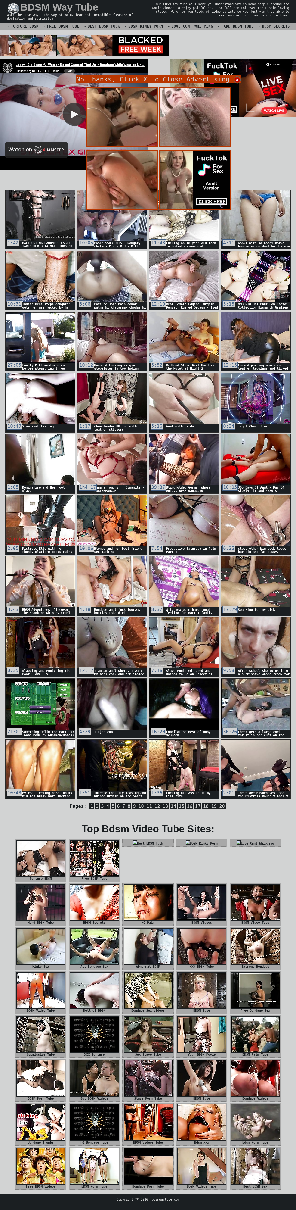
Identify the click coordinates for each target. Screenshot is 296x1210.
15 (181, 806)
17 (197, 806)
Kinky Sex (40, 966)
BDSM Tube (201, 1010)
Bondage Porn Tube (148, 1186)
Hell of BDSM (94, 1010)
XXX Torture (94, 1054)
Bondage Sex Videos (148, 1010)
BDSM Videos (201, 922)
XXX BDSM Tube (202, 966)
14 (173, 806)
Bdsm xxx (201, 1142)
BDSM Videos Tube (148, 1142)
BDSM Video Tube (255, 922)
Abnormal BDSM (148, 966)
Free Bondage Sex (255, 1010)
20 (222, 806)
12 (157, 806)
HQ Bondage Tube (94, 1142)
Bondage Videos (255, 1098)
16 (189, 806)
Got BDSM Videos (94, 1098)
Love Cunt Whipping (192, 26)
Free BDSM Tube (63, 26)
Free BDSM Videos (41, 1186)
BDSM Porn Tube (41, 1098)
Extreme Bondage (255, 966)
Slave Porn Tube (148, 1098)
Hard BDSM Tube (237, 26)
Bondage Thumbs (41, 1142)
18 (206, 806)
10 (141, 806)
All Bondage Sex (94, 966)
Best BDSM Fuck (104, 26)
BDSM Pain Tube (255, 1054)
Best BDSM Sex (255, 1186)
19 (214, 806)
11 (149, 806)
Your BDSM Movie (202, 1054)
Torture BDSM (25, 26)
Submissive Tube (41, 1054)
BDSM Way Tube (59, 7)
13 (165, 806)
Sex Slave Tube (148, 1054)
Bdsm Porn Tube (255, 1142)
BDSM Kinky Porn (145, 26)
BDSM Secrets (276, 26)
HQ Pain (148, 922)
